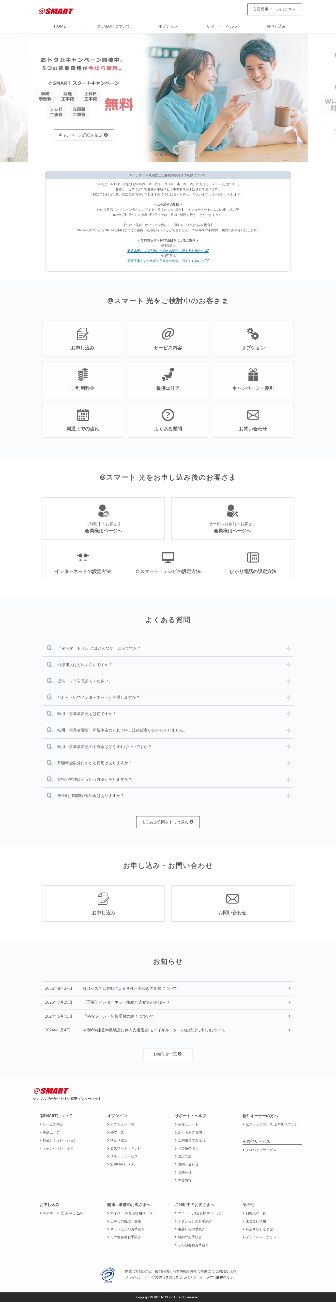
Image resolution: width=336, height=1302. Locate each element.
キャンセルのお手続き (127, 1229)
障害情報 (185, 1180)
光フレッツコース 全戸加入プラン (271, 1124)
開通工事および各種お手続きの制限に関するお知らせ (165, 250)
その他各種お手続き (125, 1237)
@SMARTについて (114, 26)
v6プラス (117, 1132)
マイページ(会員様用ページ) (131, 1213)
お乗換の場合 (188, 1148)
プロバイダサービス (260, 1149)
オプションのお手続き (195, 1221)
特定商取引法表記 (259, 1229)
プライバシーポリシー (262, 1237)
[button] (157, 155)
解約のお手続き (190, 1237)
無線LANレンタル (123, 1164)
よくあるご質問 (190, 1132)
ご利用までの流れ (191, 1140)
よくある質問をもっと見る (165, 822)
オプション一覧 (122, 1124)
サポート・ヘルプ (222, 26)
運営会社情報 (255, 1221)
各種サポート (188, 1124)
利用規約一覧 (255, 1213)
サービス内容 (53, 1124)
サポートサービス (124, 1156)
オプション (168, 26)
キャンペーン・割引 (58, 1148)
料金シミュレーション (60, 1140)
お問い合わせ (188, 1164)
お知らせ (185, 1172)
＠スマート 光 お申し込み (62, 1213)
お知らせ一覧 (165, 1054)
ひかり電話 (118, 1140)
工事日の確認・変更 (125, 1221)
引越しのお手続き (191, 1229)
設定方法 (185, 1156)
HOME (60, 26)
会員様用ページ (274, 9)
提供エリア (51, 1132)
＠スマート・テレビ (125, 1148)
